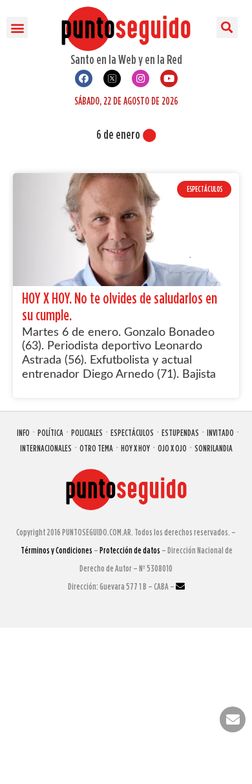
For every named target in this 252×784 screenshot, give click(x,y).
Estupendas (180, 432)
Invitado (220, 432)
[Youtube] (169, 78)
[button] (17, 27)
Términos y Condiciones (56, 550)
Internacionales (46, 448)
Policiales (87, 432)
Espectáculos (132, 432)
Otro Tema (96, 448)
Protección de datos (130, 550)
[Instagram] (140, 78)
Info (23, 432)
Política (50, 432)
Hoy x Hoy (135, 448)
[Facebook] (83, 78)
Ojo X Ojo (172, 448)
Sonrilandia (213, 448)
